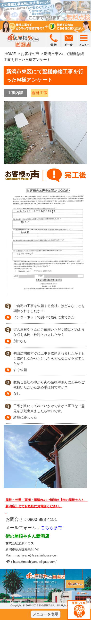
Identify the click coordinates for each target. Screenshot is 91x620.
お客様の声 (30, 54)
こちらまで (51, 527)
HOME (10, 54)
